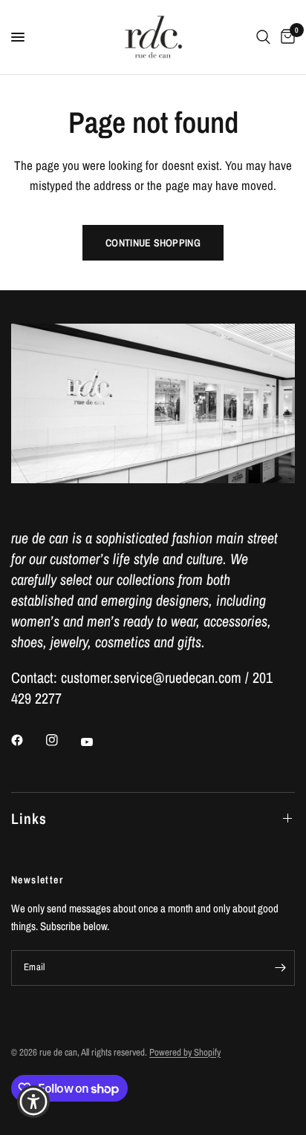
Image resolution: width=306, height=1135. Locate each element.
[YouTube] (97, 742)
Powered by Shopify (185, 1052)
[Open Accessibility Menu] (34, 1102)
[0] (285, 37)
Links (29, 818)
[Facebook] (27, 740)
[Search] (263, 37)
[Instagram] (62, 740)
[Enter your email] (280, 968)
